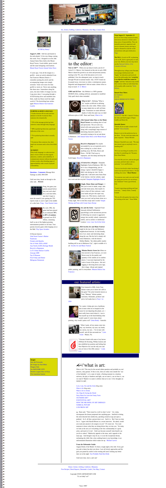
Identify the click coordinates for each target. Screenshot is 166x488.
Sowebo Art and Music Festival (81, 246)
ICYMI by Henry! (44, 49)
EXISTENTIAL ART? (83, 400)
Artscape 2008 (34, 253)
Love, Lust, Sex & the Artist (96, 222)
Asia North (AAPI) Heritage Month (41, 246)
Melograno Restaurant (37, 260)
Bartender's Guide (86, 469)
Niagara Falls (35, 367)
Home (70, 467)
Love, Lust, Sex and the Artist (86, 386)
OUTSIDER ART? (82, 398)
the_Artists (64, 30)
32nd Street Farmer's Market (39, 236)
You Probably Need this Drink (99, 454)
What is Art (99, 115)
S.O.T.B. (117, 97)
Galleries (78, 30)
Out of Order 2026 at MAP (38, 243)
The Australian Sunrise (38, 374)
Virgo (116, 53)
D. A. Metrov (82, 87)
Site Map (92, 30)
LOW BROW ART (82, 407)
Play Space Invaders (42, 229)
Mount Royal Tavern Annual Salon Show (43, 68)
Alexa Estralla (124, 129)
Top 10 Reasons (35, 255)
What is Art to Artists (83, 391)
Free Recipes (65, 469)
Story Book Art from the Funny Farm (88, 395)
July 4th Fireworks (37, 362)
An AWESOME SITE (38, 369)
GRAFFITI (118, 115)
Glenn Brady (95, 320)
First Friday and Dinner (37, 258)
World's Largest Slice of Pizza (40, 372)
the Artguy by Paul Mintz (39, 364)
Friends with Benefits (37, 241)
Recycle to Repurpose (37, 248)
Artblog (81, 467)
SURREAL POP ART (83, 405)
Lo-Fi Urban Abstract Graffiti (39, 250)
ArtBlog (71, 30)
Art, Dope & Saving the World (86, 393)
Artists (75, 467)
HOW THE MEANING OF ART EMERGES (90, 402)
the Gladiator (119, 95)
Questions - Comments (38, 172)
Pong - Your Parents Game (48, 203)
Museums (85, 30)
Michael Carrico (112, 440)
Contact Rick (101, 30)
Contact (102, 469)
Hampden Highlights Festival (95, 179)
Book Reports (74, 469)
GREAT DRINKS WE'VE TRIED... (125, 99)
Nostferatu (33, 239)
